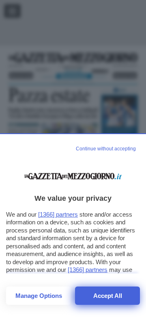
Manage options (38, 295)
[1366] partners (58, 214)
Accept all (107, 295)
